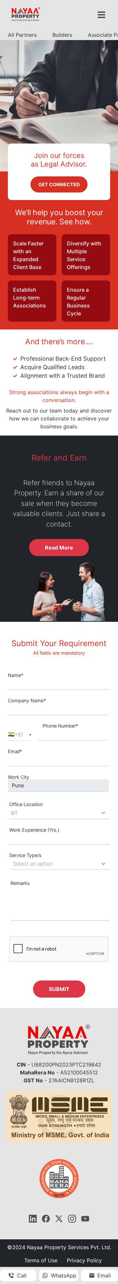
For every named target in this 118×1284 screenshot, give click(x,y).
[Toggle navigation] (101, 14)
